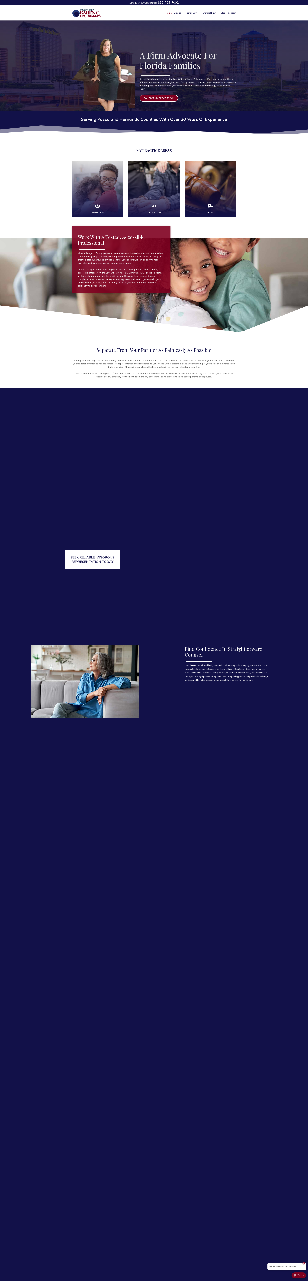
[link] (87, 13)
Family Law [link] (191, 13)
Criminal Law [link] (209, 13)
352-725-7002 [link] (168, 2)
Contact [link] (232, 13)
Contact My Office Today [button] (159, 98)
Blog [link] (223, 13)
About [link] (177, 13)
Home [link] (169, 13)
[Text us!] (299, 1276)
